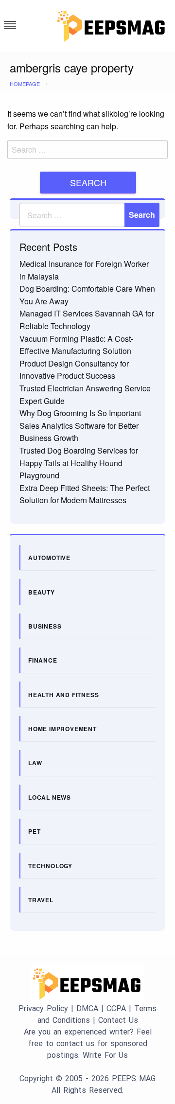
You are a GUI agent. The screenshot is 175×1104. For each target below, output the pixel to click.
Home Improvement (62, 728)
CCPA (116, 1008)
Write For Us (105, 1055)
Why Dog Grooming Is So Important (80, 413)
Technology (50, 865)
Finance (42, 660)
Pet (34, 831)
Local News (49, 797)
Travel (40, 899)
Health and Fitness (63, 694)
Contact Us (118, 1020)
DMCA (87, 1008)
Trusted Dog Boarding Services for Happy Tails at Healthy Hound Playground (78, 463)
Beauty (41, 592)
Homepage (25, 84)
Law (35, 762)
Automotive (49, 557)
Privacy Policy (43, 1008)
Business (44, 626)
